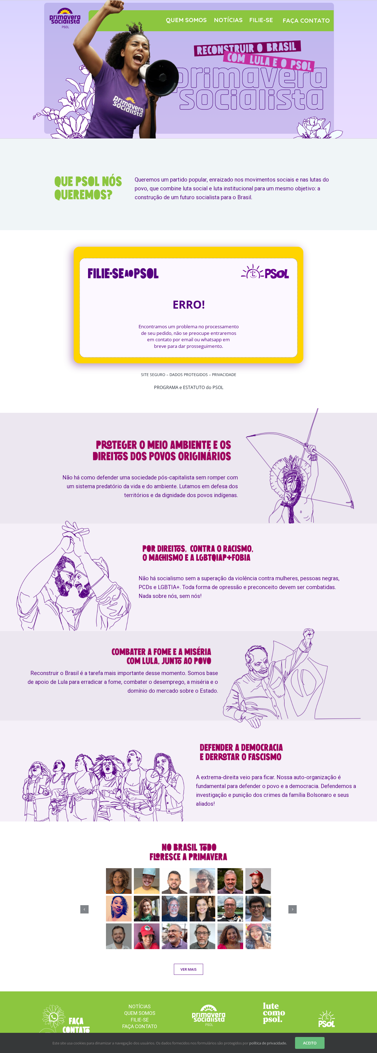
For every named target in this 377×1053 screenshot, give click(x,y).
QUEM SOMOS (186, 20)
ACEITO (310, 1043)
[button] (84, 909)
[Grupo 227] (274, 1005)
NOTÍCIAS (228, 20)
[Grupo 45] (62, 1007)
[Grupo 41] (326, 1012)
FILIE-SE (261, 20)
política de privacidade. (268, 1043)
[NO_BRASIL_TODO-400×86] (188, 846)
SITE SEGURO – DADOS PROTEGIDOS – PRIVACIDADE (188, 374)
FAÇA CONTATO (306, 20)
